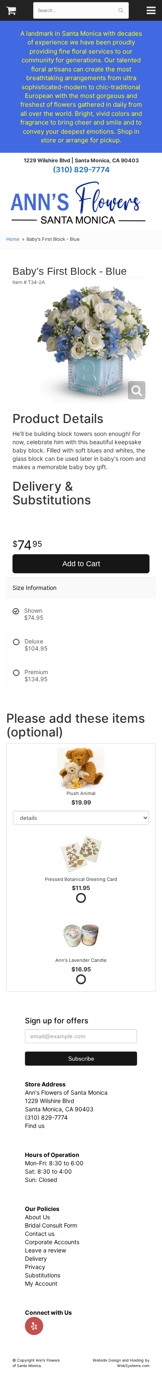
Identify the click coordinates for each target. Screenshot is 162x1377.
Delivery (36, 1258)
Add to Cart (81, 564)
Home (13, 239)
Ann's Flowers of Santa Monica (78, 205)
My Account (41, 1283)
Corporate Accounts (52, 1241)
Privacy (35, 1266)
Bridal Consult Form (51, 1225)
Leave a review (45, 1250)
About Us (37, 1216)
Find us (34, 1125)
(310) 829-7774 (81, 169)
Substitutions (42, 1275)
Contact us (39, 1233)
